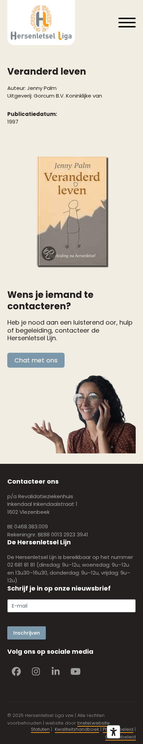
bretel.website (93, 723)
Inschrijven (26, 632)
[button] (127, 22)
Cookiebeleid (120, 737)
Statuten (40, 729)
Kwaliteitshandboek (77, 729)
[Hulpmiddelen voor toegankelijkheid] (113, 731)
